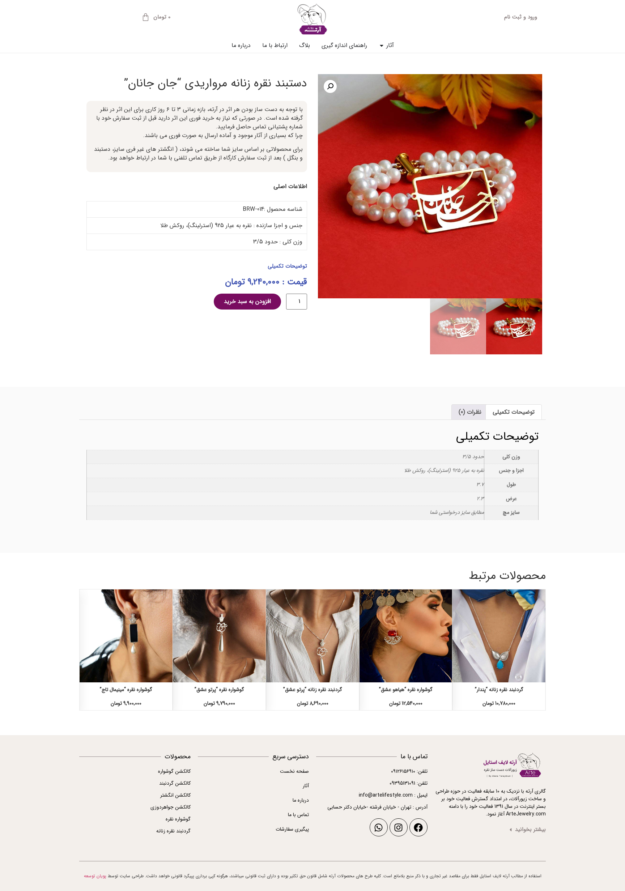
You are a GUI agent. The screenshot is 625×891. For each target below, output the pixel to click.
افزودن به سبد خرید (247, 301)
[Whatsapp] (379, 827)
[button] (330, 86)
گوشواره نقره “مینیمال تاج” (126, 690)
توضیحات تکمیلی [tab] (514, 412)
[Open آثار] (381, 45)
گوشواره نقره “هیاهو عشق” (406, 690)
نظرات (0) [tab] (470, 412)
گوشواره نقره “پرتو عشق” (219, 690)
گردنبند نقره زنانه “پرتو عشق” (312, 690)
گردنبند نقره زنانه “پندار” (499, 690)
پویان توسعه (95, 876)
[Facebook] (418, 827)
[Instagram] (399, 827)
